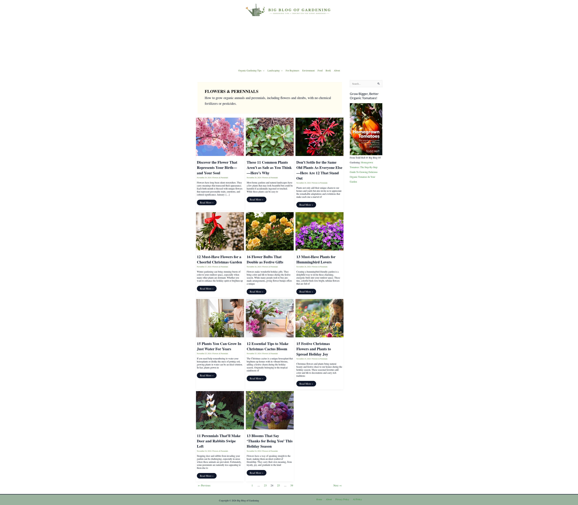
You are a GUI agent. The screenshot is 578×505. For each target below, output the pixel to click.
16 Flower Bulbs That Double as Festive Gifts (265, 259)
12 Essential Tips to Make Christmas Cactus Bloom (267, 346)
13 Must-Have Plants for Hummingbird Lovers (316, 259)
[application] (262, 70)
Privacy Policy (342, 499)
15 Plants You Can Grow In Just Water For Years (219, 346)
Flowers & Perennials (220, 177)
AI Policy (357, 499)
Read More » (207, 203)
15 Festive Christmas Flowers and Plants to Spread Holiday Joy (313, 349)
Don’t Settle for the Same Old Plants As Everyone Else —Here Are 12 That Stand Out (319, 170)
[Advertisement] (289, 42)
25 (278, 485)
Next (337, 485)
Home (319, 499)
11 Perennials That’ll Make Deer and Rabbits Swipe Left (219, 441)
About (329, 499)
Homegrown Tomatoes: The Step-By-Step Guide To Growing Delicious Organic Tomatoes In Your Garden (364, 172)
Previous (204, 485)
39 (291, 485)
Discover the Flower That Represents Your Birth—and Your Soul (217, 167)
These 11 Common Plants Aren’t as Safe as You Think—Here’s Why (269, 167)
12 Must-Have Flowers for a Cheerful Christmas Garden (219, 259)
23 (265, 485)
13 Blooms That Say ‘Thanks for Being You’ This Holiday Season (270, 441)
